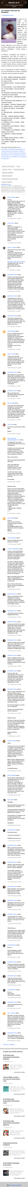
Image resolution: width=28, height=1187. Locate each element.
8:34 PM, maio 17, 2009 (13, 420)
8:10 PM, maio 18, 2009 (13, 513)
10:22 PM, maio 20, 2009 (14, 923)
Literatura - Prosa (6, 169)
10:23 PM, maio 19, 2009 (14, 651)
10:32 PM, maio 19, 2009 (14, 713)
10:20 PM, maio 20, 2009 (14, 909)
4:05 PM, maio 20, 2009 (13, 825)
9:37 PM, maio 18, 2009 (13, 533)
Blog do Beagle (11, 775)
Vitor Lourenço (11, 1013)
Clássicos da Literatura (8, 166)
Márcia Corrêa (11, 354)
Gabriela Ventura (11, 740)
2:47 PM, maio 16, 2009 (13, 326)
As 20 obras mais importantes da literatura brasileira (11, 1057)
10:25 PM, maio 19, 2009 (14, 666)
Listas (18, 166)
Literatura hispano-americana (10, 179)
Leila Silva (10, 424)
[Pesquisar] (26, 3)
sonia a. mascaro (12, 247)
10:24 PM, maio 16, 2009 (14, 367)
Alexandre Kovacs (12, 274)
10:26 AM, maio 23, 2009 (14, 997)
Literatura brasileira (18, 169)
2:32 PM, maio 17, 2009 (13, 398)
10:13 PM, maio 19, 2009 (14, 606)
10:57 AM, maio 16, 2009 (14, 243)
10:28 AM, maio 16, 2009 (14, 218)
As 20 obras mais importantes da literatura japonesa (11, 1123)
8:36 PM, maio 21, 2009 (13, 957)
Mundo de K (14, 3)
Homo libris (10, 799)
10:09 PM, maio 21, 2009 (14, 971)
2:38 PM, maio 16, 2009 (13, 291)
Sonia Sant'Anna (11, 538)
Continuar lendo (19, 1072)
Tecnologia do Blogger (15, 1185)
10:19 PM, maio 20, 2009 (14, 895)
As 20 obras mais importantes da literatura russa (11, 1101)
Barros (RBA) (10, 403)
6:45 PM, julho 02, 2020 (13, 1028)
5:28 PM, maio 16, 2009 (13, 349)
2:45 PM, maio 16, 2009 (13, 311)
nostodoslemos (11, 830)
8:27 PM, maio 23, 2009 (13, 1008)
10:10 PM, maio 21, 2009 (14, 985)
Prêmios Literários (7, 182)
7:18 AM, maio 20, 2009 (13, 736)
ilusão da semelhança (13, 549)
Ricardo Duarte (11, 197)
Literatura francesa (7, 176)
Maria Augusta (11, 331)
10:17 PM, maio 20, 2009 (14, 882)
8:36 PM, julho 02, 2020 (13, 1040)
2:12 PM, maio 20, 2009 (13, 795)
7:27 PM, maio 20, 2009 (13, 840)
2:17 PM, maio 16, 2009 (13, 270)
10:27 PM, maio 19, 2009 (14, 684)
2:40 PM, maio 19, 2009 (13, 589)
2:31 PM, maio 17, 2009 (13, 386)
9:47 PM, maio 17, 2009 (13, 433)
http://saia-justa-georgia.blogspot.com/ (13, 439)
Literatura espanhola (7, 172)
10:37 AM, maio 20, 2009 (14, 771)
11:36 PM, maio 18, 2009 (14, 544)
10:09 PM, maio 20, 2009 (14, 857)
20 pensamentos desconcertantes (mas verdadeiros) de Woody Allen (14, 156)
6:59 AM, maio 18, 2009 (13, 481)
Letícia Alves (11, 223)
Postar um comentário (9, 1044)
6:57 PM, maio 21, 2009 (13, 940)
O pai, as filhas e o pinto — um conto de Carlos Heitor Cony (11, 1079)
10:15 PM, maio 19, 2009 (14, 635)
